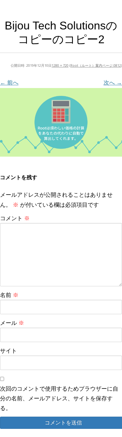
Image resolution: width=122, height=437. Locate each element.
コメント (15, 218)
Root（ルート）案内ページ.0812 (95, 65)
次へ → (113, 82)
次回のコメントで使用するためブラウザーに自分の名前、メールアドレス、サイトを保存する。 (59, 398)
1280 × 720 (60, 65)
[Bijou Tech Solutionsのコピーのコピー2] (61, 122)
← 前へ (9, 82)
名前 (9, 295)
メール (12, 322)
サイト (8, 350)
